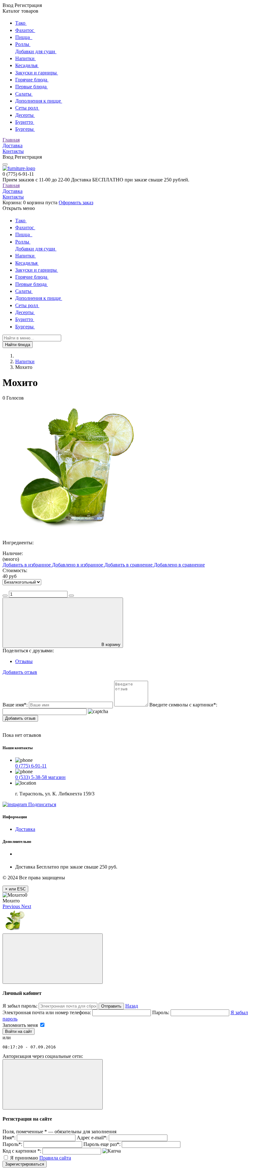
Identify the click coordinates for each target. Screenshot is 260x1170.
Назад (131, 1006)
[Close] (53, 958)
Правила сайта (55, 1158)
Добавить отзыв (20, 718)
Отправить (111, 1006)
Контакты (13, 151)
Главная (11, 139)
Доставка (13, 145)
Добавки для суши (35, 51)
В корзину (110, 644)
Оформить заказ (76, 202)
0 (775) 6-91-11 (31, 765)
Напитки (25, 361)
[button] (12, 906)
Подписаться (41, 804)
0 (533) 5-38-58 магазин (40, 777)
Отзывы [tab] (24, 661)
